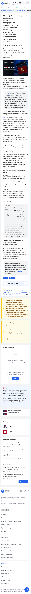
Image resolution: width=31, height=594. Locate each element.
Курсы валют (14, 3)
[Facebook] (17, 491)
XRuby (7, 93)
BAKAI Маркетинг (24, 291)
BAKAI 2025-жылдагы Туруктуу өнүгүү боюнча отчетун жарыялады (13, 466)
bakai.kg (19, 271)
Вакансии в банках (6, 554)
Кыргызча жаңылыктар (19, 10)
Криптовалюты (16, 293)
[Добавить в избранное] (26, 16)
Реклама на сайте (6, 518)
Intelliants (19, 591)
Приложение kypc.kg (7, 528)
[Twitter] (29, 491)
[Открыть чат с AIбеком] (26, 589)
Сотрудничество (6, 547)
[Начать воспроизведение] (25, 283)
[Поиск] (23, 2)
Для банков (4, 537)
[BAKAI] (5, 424)
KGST (4, 117)
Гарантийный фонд (7, 557)
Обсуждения (5, 577)
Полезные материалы (7, 570)
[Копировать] (1, 347)
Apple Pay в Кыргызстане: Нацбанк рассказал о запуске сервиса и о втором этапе (14, 458)
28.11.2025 (9, 290)
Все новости (23, 479)
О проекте (4, 514)
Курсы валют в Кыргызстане (9, 551)
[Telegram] (25, 491)
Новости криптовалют (8, 567)
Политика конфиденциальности (11, 521)
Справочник (5, 583)
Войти (15, 378)
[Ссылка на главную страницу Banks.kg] (4, 3)
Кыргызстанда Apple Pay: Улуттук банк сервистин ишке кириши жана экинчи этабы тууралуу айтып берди (14, 449)
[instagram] (21, 491)
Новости (9, 10)
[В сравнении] (20, 2)
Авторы (3, 531)
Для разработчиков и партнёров (11, 544)
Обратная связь (6, 524)
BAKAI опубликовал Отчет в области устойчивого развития (13, 473)
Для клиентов (5, 541)
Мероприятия (5, 573)
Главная (3, 10)
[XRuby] (5, 429)
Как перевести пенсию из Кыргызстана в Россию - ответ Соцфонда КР (15, 441)
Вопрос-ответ (5, 580)
